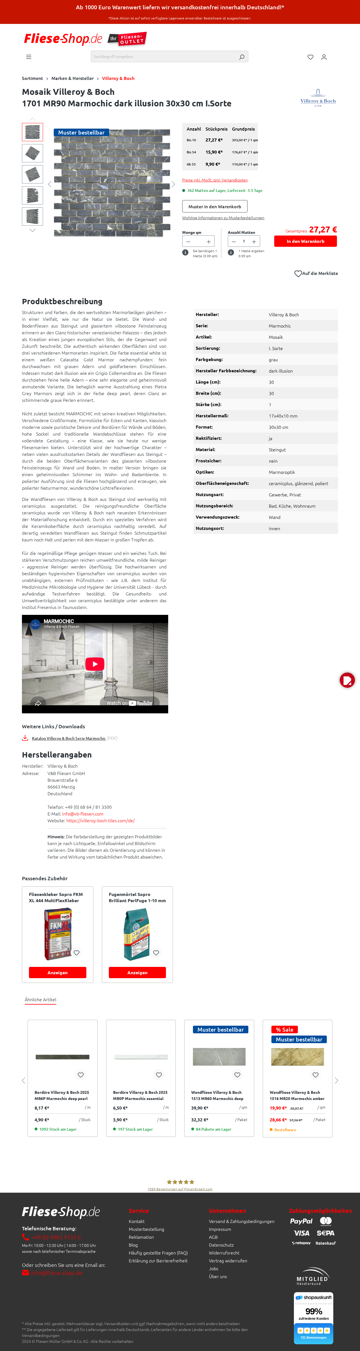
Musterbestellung (146, 1229)
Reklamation (141, 1237)
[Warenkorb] (334, 55)
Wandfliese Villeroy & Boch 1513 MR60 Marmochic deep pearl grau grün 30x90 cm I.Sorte (217, 1095)
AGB (213, 1237)
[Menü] (28, 56)
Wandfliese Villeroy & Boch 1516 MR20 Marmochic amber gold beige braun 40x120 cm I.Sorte (297, 1095)
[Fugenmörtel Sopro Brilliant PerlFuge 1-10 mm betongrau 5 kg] (137, 934)
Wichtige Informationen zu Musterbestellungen (223, 217)
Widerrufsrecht (224, 1252)
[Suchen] (241, 56)
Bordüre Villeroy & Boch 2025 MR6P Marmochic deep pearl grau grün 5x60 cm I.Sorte (62, 1095)
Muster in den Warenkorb (214, 206)
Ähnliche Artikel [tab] (40, 999)
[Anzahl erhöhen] (209, 241)
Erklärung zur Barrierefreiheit (158, 1260)
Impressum (220, 1229)
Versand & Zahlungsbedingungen (241, 1221)
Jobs (213, 1268)
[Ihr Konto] (324, 56)
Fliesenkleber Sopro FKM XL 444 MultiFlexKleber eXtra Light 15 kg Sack (56, 897)
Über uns (218, 1276)
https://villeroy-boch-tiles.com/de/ (100, 820)
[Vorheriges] (49, 183)
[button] (347, 680)
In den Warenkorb (306, 241)
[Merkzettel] (310, 56)
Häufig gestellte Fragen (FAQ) (158, 1252)
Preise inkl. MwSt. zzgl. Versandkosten (215, 180)
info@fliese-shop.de (56, 1272)
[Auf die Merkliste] (76, 952)
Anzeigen (58, 972)
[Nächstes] (173, 183)
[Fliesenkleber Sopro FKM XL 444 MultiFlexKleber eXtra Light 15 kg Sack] (57, 934)
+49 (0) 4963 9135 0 (56, 1237)
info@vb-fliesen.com (83, 813)
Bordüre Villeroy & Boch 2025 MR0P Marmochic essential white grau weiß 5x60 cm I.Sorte (140, 1095)
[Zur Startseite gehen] (63, 39)
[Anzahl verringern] (188, 241)
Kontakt (137, 1221)
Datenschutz (221, 1245)
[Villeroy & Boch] (318, 99)
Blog (133, 1245)
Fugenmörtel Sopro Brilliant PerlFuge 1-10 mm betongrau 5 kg (137, 897)
